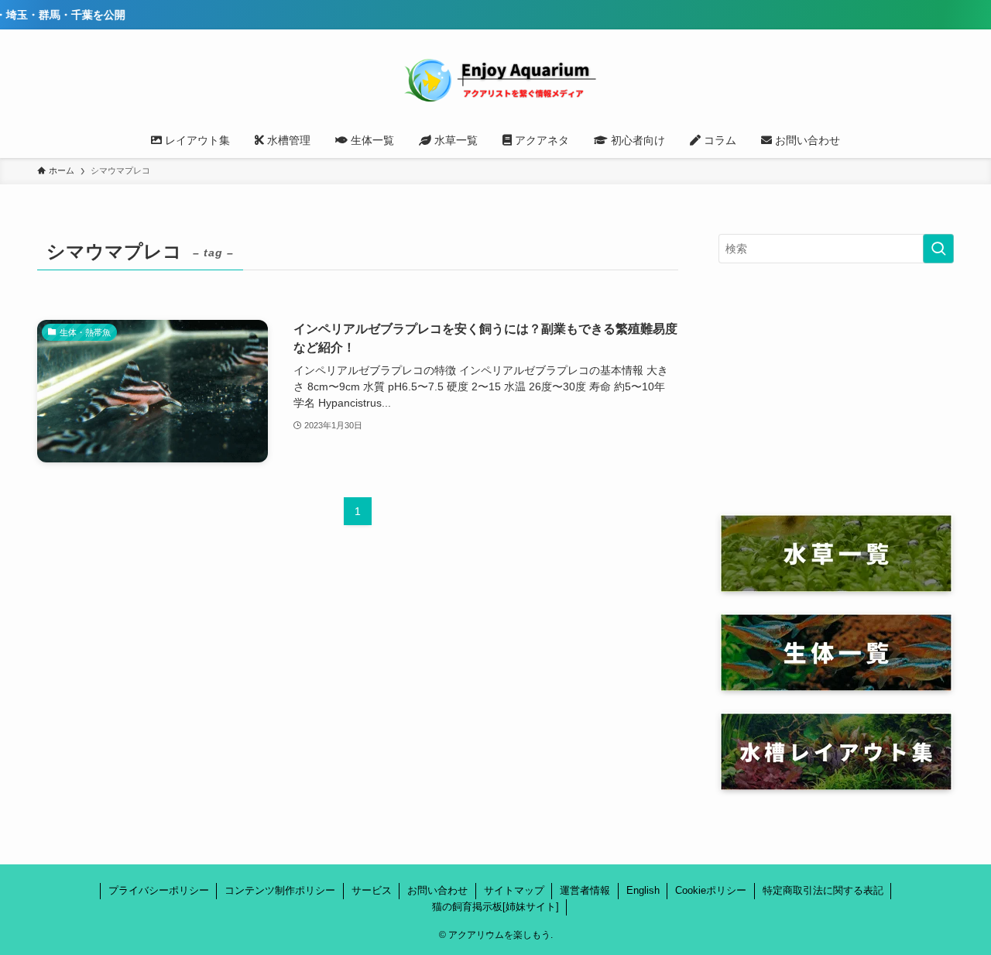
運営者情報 (585, 890)
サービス (371, 890)
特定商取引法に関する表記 (823, 890)
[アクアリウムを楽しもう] (495, 79)
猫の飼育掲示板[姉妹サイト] (495, 906)
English (643, 890)
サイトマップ (514, 890)
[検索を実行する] (938, 248)
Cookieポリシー (710, 890)
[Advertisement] (836, 388)
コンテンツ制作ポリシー (280, 890)
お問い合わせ (437, 890)
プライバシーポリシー (158, 890)
